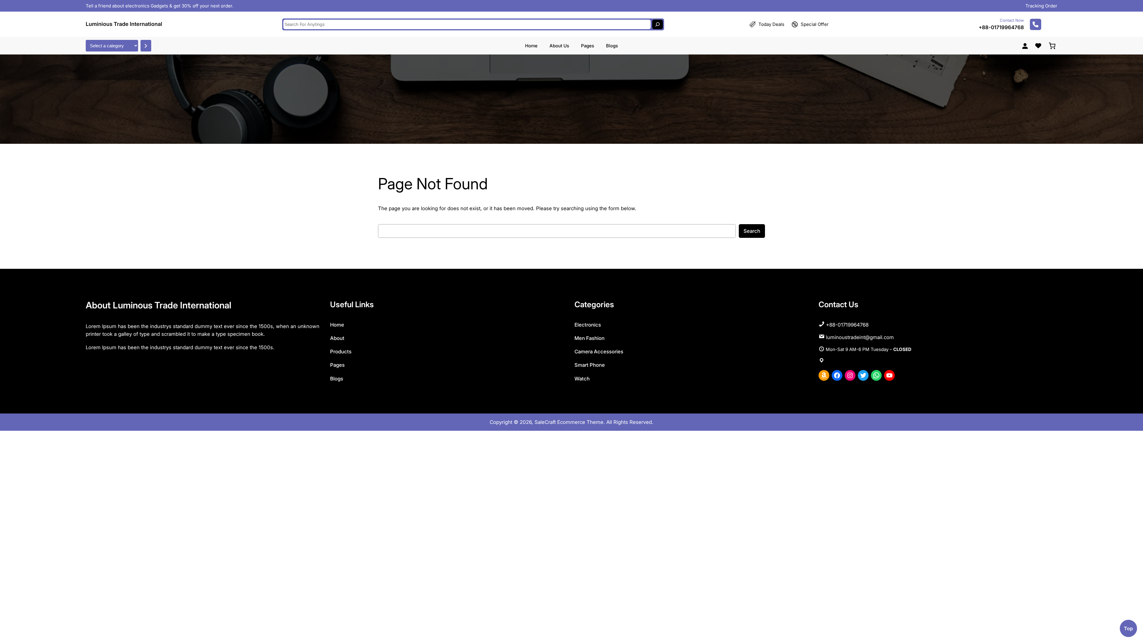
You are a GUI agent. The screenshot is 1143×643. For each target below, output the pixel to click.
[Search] (657, 24)
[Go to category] (145, 45)
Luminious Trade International (124, 24)
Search (752, 231)
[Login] (1024, 45)
